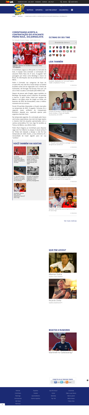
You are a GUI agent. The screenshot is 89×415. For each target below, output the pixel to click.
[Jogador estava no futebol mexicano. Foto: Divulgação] (29, 53)
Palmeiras (18, 403)
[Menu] (72, 10)
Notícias (30, 10)
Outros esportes (35, 398)
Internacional (17, 398)
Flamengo (18, 396)
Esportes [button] (39, 10)
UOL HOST (31, 2)
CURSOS (44, 2)
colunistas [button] (63, 10)
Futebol (36, 393)
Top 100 (53, 398)
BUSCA (65, 2)
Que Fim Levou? (51, 10)
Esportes (35, 390)
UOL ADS (20, 5)
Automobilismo (36, 396)
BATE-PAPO (74, 2)
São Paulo (18, 401)
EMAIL (65, 5)
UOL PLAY (51, 2)
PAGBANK (38, 2)
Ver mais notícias (70, 221)
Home (13, 16)
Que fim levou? (53, 390)
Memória (53, 396)
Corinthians (18, 393)
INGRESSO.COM (22, 2)
